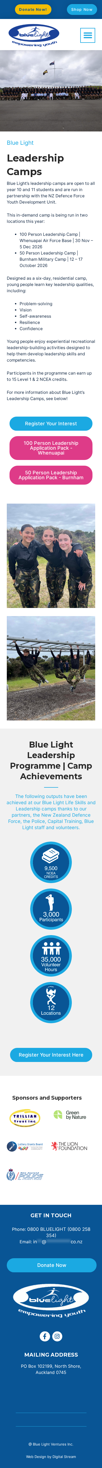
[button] (87, 35)
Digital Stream (64, 1456)
